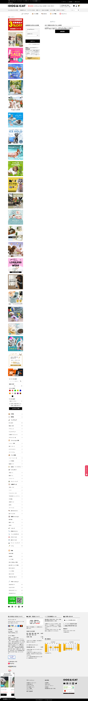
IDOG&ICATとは (12, 593)
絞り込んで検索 (15, 408)
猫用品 (12, 417)
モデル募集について (30, 687)
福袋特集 (10, 556)
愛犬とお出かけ (12, 568)
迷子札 (10, 504)
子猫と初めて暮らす (13, 576)
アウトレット (11, 428)
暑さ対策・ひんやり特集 (13, 565)
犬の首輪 (10, 499)
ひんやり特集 (52, 10)
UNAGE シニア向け (60, 10)
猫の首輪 (10, 519)
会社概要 (46, 682)
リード (10, 490)
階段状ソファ (11, 463)
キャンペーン (64, 13)
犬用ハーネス (11, 487)
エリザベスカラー (12, 449)
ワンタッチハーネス (13, 493)
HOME (9, 16)
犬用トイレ (11, 472)
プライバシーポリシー (49, 685)
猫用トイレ (11, 475)
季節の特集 (11, 553)
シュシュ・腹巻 (12, 443)
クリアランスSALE (31, 10)
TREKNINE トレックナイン (14, 496)
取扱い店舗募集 (30, 691)
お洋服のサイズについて (31, 682)
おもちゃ (45, 13)
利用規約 (46, 687)
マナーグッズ (11, 507)
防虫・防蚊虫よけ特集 (13, 562)
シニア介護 (11, 559)
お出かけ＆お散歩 (45, 10)
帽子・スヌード (12, 446)
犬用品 (12, 414)
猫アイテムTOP (12, 513)
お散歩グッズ (11, 501)
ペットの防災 (11, 571)
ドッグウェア (26, 13)
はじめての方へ (12, 587)
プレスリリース (30, 689)
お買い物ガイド (12, 584)
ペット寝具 (36, 13)
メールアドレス (31, 29)
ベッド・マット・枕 (13, 458)
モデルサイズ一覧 (12, 437)
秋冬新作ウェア (23, 10)
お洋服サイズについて (13, 434)
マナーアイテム (12, 452)
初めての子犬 (11, 574)
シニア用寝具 (11, 461)
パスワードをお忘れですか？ (34, 44)
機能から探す (11, 425)
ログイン (64, 1)
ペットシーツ (11, 478)
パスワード (30, 33)
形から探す (11, 422)
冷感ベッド (38, 10)
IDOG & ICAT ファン (13, 590)
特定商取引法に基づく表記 (50, 688)
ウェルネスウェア (12, 431)
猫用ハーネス (11, 522)
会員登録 (70, 1)
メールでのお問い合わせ (70, 620)
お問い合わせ (77, 1)
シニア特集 (54, 13)
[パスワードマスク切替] (37, 35)
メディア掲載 (29, 688)
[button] (32, 58)
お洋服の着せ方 (30, 684)
